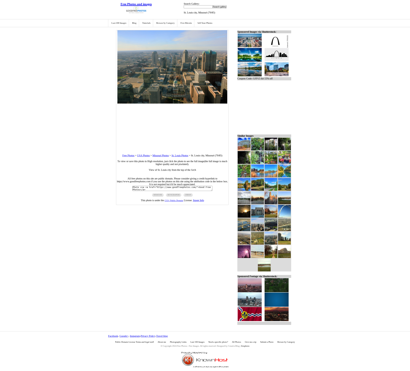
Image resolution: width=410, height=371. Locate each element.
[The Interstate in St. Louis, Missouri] (284, 230)
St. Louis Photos (180, 155)
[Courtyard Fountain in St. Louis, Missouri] (284, 163)
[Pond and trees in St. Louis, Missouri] (284, 176)
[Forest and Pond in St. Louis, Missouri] (257, 190)
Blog (134, 23)
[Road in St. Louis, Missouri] (271, 190)
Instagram (135, 336)
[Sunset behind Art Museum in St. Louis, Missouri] (244, 216)
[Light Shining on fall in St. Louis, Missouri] (284, 149)
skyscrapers (174, 195)
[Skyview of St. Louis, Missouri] (257, 230)
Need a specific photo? (218, 342)
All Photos (236, 342)
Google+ (123, 336)
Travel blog (162, 336)
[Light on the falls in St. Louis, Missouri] (244, 163)
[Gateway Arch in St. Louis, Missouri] (284, 216)
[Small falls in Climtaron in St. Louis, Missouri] (257, 149)
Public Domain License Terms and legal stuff (134, 342)
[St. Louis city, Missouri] (271, 243)
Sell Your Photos (204, 23)
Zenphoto (245, 346)
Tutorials (146, 23)
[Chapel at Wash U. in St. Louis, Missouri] (271, 203)
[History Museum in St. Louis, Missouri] (257, 216)
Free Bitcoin (186, 23)
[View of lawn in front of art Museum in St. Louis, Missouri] (284, 203)
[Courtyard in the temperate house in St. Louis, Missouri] (271, 163)
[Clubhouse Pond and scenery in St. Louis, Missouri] (244, 190)
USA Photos (143, 155)
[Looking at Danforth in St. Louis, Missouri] (271, 257)
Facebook (113, 336)
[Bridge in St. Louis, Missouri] (244, 243)
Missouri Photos (160, 155)
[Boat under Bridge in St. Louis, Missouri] (244, 230)
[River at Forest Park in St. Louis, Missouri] (271, 176)
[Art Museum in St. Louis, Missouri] (284, 257)
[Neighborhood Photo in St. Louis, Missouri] (284, 190)
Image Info (198, 200)
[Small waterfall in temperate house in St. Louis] (244, 176)
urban (188, 195)
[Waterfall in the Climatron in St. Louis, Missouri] (257, 163)
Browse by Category (165, 23)
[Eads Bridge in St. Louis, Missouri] (257, 257)
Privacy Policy (148, 336)
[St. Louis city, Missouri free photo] (172, 102)
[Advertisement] (172, 126)
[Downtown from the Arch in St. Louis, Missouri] (284, 243)
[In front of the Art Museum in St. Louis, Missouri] (264, 270)
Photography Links (178, 342)
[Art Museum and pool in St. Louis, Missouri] (244, 203)
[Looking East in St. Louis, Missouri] (257, 243)
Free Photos (128, 155)
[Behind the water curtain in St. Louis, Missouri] (271, 149)
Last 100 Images (118, 23)
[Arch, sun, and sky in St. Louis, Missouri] (244, 257)
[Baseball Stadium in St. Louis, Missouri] (271, 230)
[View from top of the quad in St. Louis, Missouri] (257, 203)
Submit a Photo (267, 342)
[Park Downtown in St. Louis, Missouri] (271, 216)
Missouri (158, 195)
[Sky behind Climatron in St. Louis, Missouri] (244, 149)
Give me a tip (250, 342)
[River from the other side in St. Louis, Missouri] (257, 176)
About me (162, 342)
